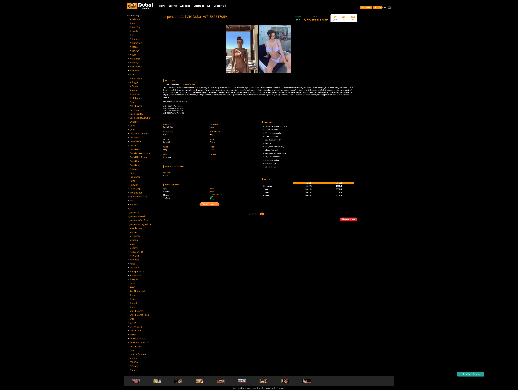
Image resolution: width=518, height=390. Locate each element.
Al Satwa (134, 86)
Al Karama (135, 58)
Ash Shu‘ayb (136, 105)
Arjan (132, 102)
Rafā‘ (132, 287)
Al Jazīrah (134, 50)
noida (132, 263)
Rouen (133, 299)
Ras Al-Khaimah (137, 291)
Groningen (135, 176)
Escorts (173, 5)
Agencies (185, 5)
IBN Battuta (136, 192)
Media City (135, 236)
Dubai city (135, 149)
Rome (132, 295)
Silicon (133, 322)
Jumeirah (134, 212)
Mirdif (133, 244)
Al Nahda (134, 70)
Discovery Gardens (139, 133)
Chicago (134, 121)
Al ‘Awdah (134, 31)
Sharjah (133, 303)
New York (134, 259)
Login (378, 7)
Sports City (135, 330)
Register (367, 7)
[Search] (385, 7)
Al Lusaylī (134, 62)
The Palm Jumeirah (139, 342)
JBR (131, 200)
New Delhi (135, 255)
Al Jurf (133, 54)
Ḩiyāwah (134, 184)
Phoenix (134, 279)
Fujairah (134, 169)
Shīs (132, 318)
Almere (133, 90)
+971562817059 (317, 19)
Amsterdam (135, 94)
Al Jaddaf (134, 46)
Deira (132, 125)
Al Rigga (134, 82)
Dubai (187, 84)
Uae (132, 350)
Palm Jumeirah (137, 271)
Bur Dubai (135, 109)
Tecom (133, 334)
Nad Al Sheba (136, 251)
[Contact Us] (389, 7)
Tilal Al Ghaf (136, 346)
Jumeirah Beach (138, 216)
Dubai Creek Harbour (140, 153)
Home (162, 5)
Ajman (133, 23)
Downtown (135, 141)
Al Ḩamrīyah (136, 42)
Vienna (133, 358)
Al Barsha (134, 39)
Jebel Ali (134, 204)
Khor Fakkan (136, 228)
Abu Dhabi (135, 19)
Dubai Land (135, 161)
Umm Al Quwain (138, 354)
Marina (133, 232)
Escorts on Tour (202, 5)
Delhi (132, 129)
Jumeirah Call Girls (139, 220)
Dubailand (135, 165)
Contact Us (220, 5)
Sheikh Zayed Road (139, 314)
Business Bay (136, 113)
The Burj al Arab (138, 338)
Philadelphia (136, 275)
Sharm (133, 307)
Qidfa (132, 283)
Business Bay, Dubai (140, 117)
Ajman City (135, 27)
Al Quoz (133, 74)
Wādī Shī (134, 362)
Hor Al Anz (135, 188)
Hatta (132, 180)
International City (138, 196)
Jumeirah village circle (140, 224)
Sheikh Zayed (136, 310)
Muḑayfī (134, 247)
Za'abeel (134, 366)
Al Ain (132, 35)
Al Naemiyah (136, 66)
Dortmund (135, 137)
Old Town (134, 267)
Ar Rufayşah (136, 98)
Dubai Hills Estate (138, 157)
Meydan (134, 239)
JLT (131, 208)
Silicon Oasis (136, 326)
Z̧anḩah (133, 370)
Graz (132, 173)
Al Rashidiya (136, 78)
